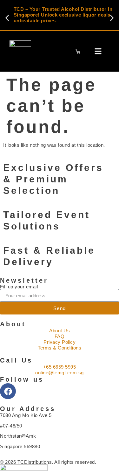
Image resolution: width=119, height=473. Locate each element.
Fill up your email (19, 286)
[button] (7, 18)
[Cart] (78, 51)
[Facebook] (8, 391)
